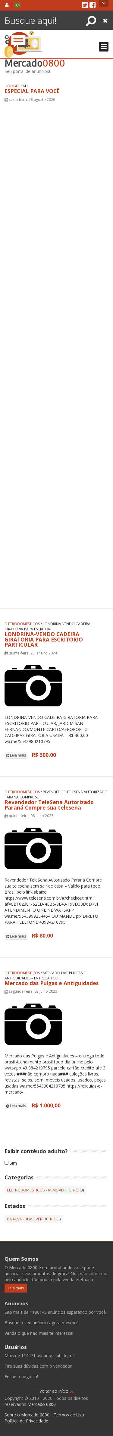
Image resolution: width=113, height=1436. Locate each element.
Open (103, 3)
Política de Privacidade (26, 1421)
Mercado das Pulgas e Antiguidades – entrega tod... (45, 975)
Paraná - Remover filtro (31, 1219)
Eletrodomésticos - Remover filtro (43, 1190)
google (12, 86)
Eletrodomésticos (22, 623)
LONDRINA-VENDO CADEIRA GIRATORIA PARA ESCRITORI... (47, 626)
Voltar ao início (54, 1391)
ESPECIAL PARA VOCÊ (32, 91)
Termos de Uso (69, 1415)
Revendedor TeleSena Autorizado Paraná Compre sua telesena (49, 804)
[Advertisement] (56, 347)
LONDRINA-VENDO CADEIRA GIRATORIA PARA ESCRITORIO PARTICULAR (44, 639)
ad (25, 86)
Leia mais (17, 755)
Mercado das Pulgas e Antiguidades (52, 983)
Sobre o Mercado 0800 (27, 1415)
